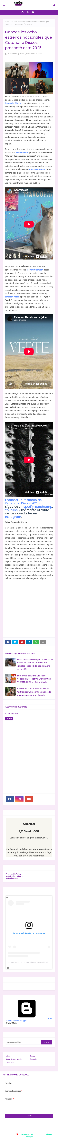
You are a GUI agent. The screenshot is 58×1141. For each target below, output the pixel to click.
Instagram (13, 517)
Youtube (11, 510)
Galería (32, 1056)
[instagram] (27, 12)
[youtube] (33, 12)
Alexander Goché (37, 169)
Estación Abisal (12, 297)
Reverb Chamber (35, 270)
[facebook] (22, 12)
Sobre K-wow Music (14, 1059)
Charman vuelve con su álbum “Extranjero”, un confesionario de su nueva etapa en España (34, 691)
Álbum (13, 22)
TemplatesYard (27, 1134)
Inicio (7, 22)
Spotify (28, 507)
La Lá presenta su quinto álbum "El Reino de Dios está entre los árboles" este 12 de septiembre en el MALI (35, 664)
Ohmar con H (22, 152)
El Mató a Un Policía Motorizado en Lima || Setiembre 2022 (14, 876)
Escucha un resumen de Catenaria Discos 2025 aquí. (26, 501)
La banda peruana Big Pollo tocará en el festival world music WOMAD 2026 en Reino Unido (34, 678)
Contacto (33, 1059)
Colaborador (11, 54)
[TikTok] (38, 799)
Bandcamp (43, 507)
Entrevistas (10, 1062)
